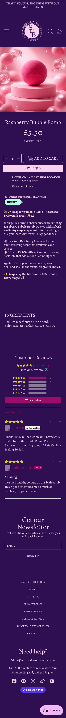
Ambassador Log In (33, 582)
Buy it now (33, 168)
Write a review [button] (33, 400)
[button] (6, 31)
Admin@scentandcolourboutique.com (33, 660)
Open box (33, 633)
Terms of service (33, 618)
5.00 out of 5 (41, 365)
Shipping (33, 596)
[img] (14, 422)
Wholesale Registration (33, 626)
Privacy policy (33, 604)
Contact (33, 589)
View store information (24, 186)
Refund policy (33, 611)
